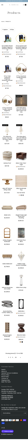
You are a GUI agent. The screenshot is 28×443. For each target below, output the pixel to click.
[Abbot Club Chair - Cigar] (21, 156)
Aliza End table (21, 335)
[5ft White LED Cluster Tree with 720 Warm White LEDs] (7, 129)
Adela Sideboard (7, 264)
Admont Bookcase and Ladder (7, 288)
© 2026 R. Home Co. (7, 434)
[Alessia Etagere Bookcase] (7, 328)
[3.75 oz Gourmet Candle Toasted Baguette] (7, 100)
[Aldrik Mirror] (21, 304)
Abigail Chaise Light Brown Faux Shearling (21, 216)
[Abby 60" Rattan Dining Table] (7, 181)
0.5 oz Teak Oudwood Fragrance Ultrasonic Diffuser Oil (7, 79)
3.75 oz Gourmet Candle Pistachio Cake (21, 77)
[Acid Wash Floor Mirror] (21, 233)
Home (2, 21)
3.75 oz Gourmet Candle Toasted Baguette (7, 109)
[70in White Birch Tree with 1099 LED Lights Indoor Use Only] (21, 129)
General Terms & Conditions (9, 373)
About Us (4, 371)
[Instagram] (4, 428)
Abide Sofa (7, 215)
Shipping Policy (5, 380)
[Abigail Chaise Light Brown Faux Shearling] (21, 208)
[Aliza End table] (21, 328)
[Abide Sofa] (7, 208)
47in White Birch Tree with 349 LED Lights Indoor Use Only (21, 110)
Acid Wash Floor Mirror (21, 240)
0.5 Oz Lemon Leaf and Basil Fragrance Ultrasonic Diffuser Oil (21, 48)
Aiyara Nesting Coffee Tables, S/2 (7, 311)
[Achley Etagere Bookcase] (7, 233)
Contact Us (4, 378)
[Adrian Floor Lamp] (21, 280)
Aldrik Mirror (21, 311)
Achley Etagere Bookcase (7, 240)
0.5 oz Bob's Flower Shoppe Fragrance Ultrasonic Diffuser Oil (7, 48)
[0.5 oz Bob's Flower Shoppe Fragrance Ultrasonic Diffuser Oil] (7, 38)
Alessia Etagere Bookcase (7, 335)
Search (3, 369)
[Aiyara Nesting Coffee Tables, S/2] (7, 304)
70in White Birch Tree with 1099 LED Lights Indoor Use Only (21, 139)
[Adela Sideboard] (7, 256)
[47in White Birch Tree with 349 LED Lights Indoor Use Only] (21, 100)
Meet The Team (6, 382)
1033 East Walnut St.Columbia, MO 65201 (7, 396)
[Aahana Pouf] (7, 156)
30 (15, 357)
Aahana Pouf (7, 163)
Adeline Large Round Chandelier (21, 264)
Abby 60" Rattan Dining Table (7, 189)
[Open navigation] (2, 5)
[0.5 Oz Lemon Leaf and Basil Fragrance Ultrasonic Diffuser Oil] (21, 38)
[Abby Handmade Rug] (21, 181)
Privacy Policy (5, 375)
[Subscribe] (25, 413)
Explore (6, 29)
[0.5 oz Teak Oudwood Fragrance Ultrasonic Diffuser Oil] (7, 69)
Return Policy (5, 376)
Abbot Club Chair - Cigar (21, 163)
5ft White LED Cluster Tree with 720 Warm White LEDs (7, 139)
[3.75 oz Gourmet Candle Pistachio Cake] (21, 69)
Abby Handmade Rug (21, 189)
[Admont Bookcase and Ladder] (7, 280)
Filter (12, 29)
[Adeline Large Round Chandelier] (21, 256)
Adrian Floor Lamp (21, 287)
